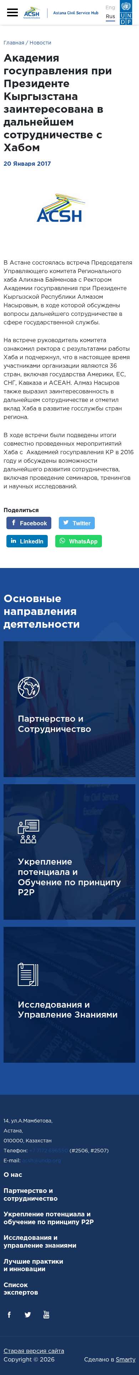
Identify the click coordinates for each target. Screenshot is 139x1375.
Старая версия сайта (34, 1351)
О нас (13, 1175)
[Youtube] (46, 1314)
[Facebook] (9, 1314)
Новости (39, 43)
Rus (110, 17)
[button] (12, 12)
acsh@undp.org (41, 1161)
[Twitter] (28, 1314)
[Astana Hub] (59, 12)
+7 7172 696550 (48, 1151)
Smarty (125, 1360)
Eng (110, 8)
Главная (14, 43)
